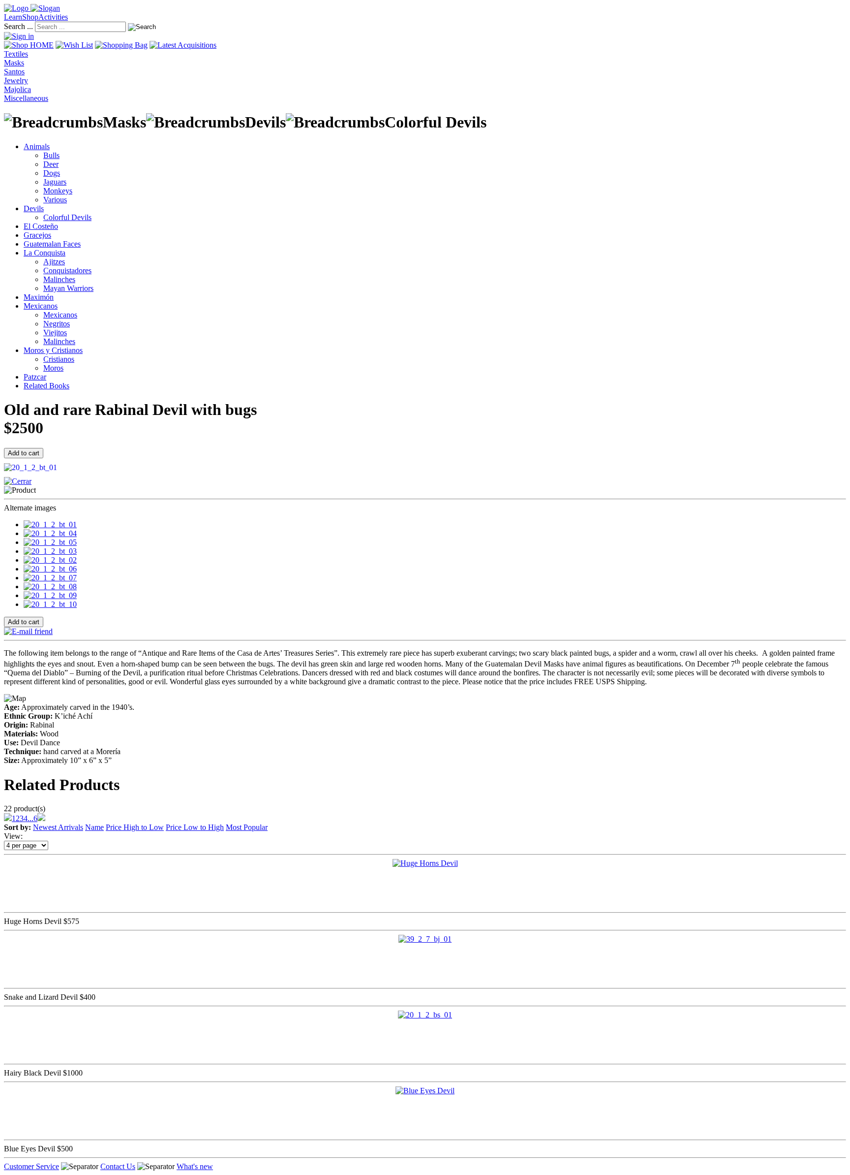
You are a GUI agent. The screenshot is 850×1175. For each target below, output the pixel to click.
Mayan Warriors (68, 288)
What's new (195, 1166)
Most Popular (247, 827)
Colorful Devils (67, 217)
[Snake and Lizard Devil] (425, 939)
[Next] (41, 818)
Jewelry (16, 80)
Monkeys (57, 191)
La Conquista (44, 253)
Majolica (17, 89)
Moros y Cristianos (53, 350)
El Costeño (41, 226)
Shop (30, 17)
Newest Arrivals (58, 827)
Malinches (59, 279)
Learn (13, 17)
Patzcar (35, 377)
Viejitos (55, 332)
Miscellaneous (26, 98)
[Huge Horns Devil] (425, 863)
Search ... (18, 26)
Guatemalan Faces (52, 244)
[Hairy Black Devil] (425, 1015)
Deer (51, 164)
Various (55, 199)
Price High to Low (135, 827)
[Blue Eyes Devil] (425, 1090)
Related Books (46, 385)
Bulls (51, 155)
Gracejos (37, 235)
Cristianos (58, 359)
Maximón (39, 297)
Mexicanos (41, 306)
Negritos (56, 323)
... (30, 818)
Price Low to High (195, 827)
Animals (37, 146)
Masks (14, 63)
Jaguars (54, 182)
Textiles (16, 54)
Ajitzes (54, 261)
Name (94, 827)
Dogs (51, 173)
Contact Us (117, 1166)
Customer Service (31, 1166)
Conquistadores (67, 270)
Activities (53, 17)
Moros (53, 368)
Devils (34, 208)
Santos (14, 71)
